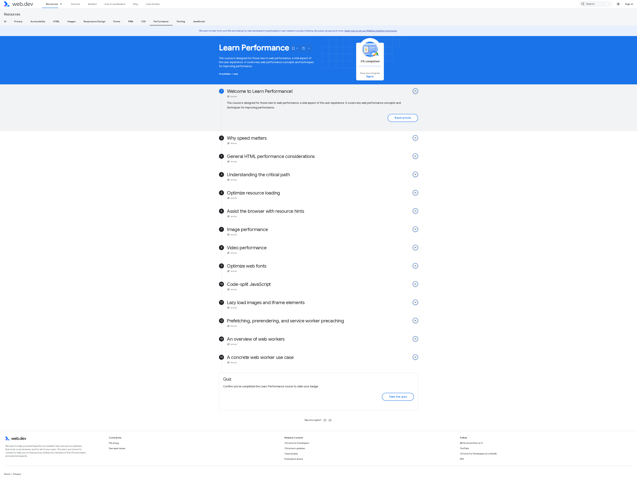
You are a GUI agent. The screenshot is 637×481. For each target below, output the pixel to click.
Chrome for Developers (296, 442)
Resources (52, 3)
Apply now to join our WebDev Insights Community (370, 30)
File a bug (114, 442)
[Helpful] (324, 420)
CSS (143, 21)
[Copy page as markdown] (304, 48)
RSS (462, 458)
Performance (161, 21)
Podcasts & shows (293, 458)
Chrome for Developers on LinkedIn (478, 453)
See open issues (117, 448)
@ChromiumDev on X (471, 442)
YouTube (464, 448)
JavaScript (199, 21)
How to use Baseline (115, 3)
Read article (403, 118)
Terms (7, 474)
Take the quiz (398, 396)
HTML (56, 21)
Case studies (291, 453)
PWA (130, 21)
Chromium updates (294, 448)
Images (71, 21)
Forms (116, 21)
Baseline (92, 3)
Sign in (629, 3)
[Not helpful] (329, 420)
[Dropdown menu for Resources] (62, 4)
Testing (181, 21)
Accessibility (38, 21)
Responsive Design (94, 21)
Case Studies (152, 3)
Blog (135, 3)
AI (5, 21)
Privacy (18, 21)
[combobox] (596, 4)
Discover (75, 3)
